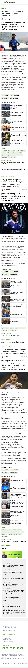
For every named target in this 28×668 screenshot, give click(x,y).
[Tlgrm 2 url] (21, 648)
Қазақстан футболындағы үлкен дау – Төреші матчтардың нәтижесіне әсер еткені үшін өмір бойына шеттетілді (14, 612)
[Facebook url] (3, 648)
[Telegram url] (14, 648)
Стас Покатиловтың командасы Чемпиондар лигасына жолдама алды (13, 566)
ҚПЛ (3, 328)
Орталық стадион (12, 330)
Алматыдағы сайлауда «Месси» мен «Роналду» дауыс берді (12, 547)
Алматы (4, 152)
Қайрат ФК (22, 150)
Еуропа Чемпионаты (8, 641)
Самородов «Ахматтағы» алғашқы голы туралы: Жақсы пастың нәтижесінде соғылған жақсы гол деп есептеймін (13, 169)
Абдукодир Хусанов (12, 534)
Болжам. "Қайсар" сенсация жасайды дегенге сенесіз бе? (12, 163)
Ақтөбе (14, 155)
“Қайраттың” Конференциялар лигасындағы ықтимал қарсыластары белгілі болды (12, 336)
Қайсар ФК (20, 155)
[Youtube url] (11, 648)
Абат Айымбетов (5, 157)
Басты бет (4, 8)
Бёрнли (20, 534)
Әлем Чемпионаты (7, 639)
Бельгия (12, 328)
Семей (17, 150)
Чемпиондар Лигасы (8, 636)
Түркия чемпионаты (15, 531)
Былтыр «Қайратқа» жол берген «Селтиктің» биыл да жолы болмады (13, 579)
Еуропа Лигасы (6, 638)
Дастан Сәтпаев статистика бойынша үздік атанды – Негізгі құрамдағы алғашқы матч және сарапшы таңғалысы (13, 592)
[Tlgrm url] (18, 648)
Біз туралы (13, 663)
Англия (14, 529)
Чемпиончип (4, 536)
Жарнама (24, 663)
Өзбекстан (9, 529)
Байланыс (19, 663)
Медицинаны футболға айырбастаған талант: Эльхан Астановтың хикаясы (14, 585)
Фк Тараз (13, 157)
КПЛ (9, 150)
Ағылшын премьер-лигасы (9, 627)
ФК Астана (4, 150)
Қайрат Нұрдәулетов (6, 155)
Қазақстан (4, 330)
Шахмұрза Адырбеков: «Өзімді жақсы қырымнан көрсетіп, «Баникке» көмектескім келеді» (13, 599)
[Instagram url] (7, 648)
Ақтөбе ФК (19, 152)
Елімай (13, 150)
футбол (7, 328)
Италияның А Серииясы (9, 632)
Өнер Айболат (7, 189)
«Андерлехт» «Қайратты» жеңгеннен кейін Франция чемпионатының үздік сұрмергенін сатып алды (13, 542)
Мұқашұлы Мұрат (7, 19)
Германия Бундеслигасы (9, 630)
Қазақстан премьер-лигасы (9, 626)
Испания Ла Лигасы (7, 629)
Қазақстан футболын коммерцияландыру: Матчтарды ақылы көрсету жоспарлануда (13, 605)
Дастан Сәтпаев (5, 531)
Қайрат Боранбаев (11, 152)
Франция (19, 529)
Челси (22, 531)
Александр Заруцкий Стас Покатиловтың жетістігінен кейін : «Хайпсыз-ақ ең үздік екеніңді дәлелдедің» (12, 572)
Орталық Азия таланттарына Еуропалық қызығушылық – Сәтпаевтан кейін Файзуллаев (12, 341)
